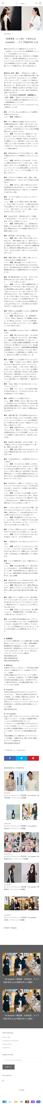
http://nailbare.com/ (10, 655)
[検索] (36, 3)
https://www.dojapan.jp (11, 660)
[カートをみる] (40, 3)
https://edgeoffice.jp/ (10, 658)
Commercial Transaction (11, 1040)
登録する (9, 1067)
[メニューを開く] (3, 3)
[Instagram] (3, 1080)
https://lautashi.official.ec (12, 743)
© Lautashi (21, 1090)
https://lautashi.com (10, 709)
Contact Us (6, 1047)
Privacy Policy (7, 1044)
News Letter (6, 1037)
